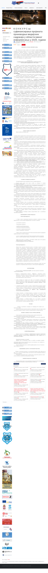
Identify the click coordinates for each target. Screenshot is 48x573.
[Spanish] (4, 31)
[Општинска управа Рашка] (14, 41)
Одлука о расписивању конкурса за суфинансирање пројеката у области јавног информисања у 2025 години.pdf (21, 389)
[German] (6, 28)
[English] (3, 28)
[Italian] (8, 28)
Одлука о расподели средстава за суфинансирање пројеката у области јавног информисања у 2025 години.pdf (37, 389)
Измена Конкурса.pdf (34, 396)
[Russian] (3, 31)
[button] (38, 3)
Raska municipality (28, 565)
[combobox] (7, 402)
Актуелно (31, 41)
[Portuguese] (10, 28)
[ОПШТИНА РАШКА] (23, 3)
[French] (4, 28)
